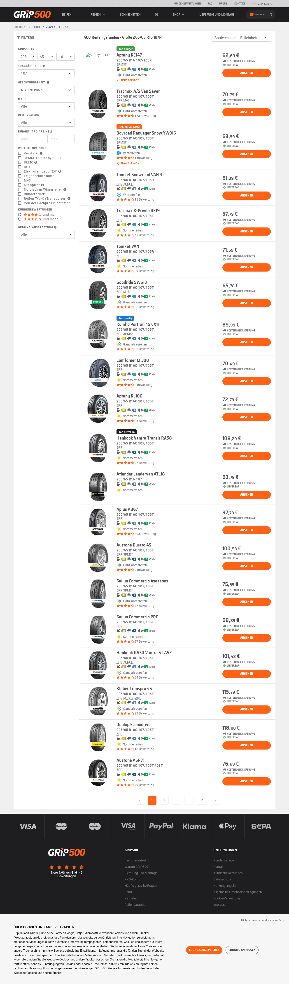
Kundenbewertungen (187, 3)
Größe (24, 49)
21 (202, 800)
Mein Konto (264, 3)
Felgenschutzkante (39, 175)
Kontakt (239, 3)
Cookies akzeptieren (204, 950)
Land (128, 892)
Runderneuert (35, 194)
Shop (176, 14)
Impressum (221, 904)
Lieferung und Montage (216, 14)
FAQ (210, 3)
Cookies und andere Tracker (77, 959)
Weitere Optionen (32, 148)
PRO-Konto (132, 879)
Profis (223, 3)
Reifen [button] (67, 14)
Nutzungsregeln (224, 885)
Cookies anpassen (242, 950)
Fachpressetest (135, 860)
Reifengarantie (135, 904)
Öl (156, 14)
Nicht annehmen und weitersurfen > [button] (262, 920)
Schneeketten (130, 14)
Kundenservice (223, 860)
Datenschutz (222, 879)
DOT (27, 166)
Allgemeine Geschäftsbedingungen (237, 892)
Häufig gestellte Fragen (141, 885)
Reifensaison (28, 115)
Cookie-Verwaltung (226, 898)
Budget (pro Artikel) (35, 131)
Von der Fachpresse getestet (47, 203)
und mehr (50, 214)
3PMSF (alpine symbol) (42, 157)
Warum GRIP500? (137, 866)
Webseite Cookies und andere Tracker (38, 973)
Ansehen (246, 73)
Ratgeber (131, 898)
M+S (27, 180)
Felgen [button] (96, 14)
